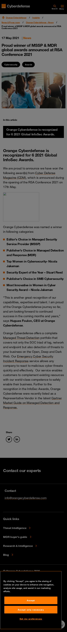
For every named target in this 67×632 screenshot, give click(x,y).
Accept (31, 600)
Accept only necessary (31, 609)
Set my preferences (31, 618)
